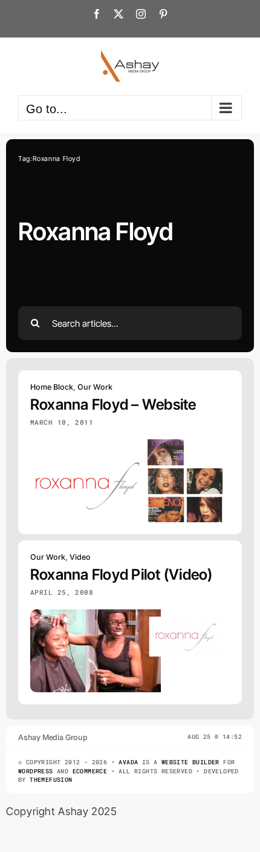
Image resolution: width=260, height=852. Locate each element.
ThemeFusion (51, 780)
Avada (128, 762)
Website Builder (190, 762)
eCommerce (90, 771)
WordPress (35, 771)
